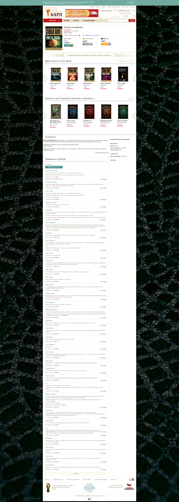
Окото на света (71, 120)
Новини (104, 7)
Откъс (83, 35)
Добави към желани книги (94, 35)
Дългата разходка (55, 83)
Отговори (103, 179)
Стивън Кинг (68, 29)
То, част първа (121, 83)
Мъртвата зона (88, 83)
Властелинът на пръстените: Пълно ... (56, 121)
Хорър (70, 32)
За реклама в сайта (58, 479)
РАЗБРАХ (131, 3)
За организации (89, 20)
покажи (125, 16)
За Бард (98, 7)
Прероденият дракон (106, 120)
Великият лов (87, 120)
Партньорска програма (101, 479)
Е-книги (76, 20)
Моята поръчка (124, 10)
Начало (92, 7)
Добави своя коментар (54, 167)
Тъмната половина (105, 83)
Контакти (133, 7)
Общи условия (125, 7)
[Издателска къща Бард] (52, 12)
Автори (67, 20)
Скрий (75, 473)
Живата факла (71, 83)
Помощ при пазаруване (113, 7)
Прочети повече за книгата (71, 35)
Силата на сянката (122, 120)
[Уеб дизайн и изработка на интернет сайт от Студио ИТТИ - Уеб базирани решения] (89, 499)
